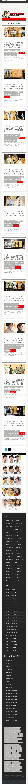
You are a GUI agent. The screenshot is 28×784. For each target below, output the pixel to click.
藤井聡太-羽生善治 (8, 179)
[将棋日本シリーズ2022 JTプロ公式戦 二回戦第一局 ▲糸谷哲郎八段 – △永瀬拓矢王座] (14, 290)
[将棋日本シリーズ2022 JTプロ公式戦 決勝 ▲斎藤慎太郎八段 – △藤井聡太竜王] (14, 36)
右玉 (13, 94)
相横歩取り (13, 759)
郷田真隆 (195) (9, 568)
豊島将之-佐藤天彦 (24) (11, 617)
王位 (17, 463)
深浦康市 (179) (18, 565)
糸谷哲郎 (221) (18, 535)
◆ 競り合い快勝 (8, 140)
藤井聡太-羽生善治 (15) (11, 611)
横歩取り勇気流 (8, 752)
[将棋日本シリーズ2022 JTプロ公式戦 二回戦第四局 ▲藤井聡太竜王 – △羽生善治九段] (14, 163)
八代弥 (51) (18, 577)
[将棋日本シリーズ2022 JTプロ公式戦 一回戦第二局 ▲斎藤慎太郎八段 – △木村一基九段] (14, 415)
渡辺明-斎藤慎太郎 (8, 264)
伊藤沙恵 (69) (9, 681)
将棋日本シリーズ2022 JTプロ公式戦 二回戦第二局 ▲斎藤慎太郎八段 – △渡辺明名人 (14, 257)
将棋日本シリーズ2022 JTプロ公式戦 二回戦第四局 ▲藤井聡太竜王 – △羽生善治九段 (14, 172)
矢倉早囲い (16, 761)
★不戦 (20, 734)
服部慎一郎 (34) (9, 550)
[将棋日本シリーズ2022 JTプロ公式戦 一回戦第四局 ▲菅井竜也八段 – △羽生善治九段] (14, 332)
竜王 (5, 463)
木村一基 (16, 433)
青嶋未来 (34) (19, 550)
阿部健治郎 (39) (9, 577)
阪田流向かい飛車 (17, 768)
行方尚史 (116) (19, 568)
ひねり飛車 (7, 737)
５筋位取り (18, 771)
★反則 (11, 735)
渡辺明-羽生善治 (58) (11, 647)
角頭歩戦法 (7, 768)
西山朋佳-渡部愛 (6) (10, 717)
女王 (11, 496)
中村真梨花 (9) (9, 675)
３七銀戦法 (17, 769)
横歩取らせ (13, 751)
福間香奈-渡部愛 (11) (11, 705)
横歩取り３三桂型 (8, 754)
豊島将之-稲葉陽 (8, 223)
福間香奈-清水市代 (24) (11, 693)
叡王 (17, 474)
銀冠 (11, 768)
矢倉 (11, 761)
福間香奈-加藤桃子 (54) (11, 699)
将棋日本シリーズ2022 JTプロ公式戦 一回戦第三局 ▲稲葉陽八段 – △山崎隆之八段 (14, 382)
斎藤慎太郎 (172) (10, 544)
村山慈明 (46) (9, 574)
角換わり (14, 55)
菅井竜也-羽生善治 (8, 348)
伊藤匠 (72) (18, 520)
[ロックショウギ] (14, 17)
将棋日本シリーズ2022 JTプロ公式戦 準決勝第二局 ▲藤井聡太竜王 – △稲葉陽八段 (14, 86)
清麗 (5, 496)
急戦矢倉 (20, 747)
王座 (5, 474)
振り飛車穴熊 (15, 749)
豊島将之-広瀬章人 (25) (11, 620)
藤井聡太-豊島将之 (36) (11, 592)
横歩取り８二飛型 (16, 754)
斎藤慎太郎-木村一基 (9, 433)
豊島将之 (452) (18, 529)
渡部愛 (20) (8, 684)
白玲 (17, 485)
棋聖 (11, 485)
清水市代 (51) (9, 666)
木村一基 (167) (18, 562)
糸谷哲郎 (15, 306)
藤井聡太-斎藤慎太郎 (14, 52)
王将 (5, 485)
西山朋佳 (17, 487)
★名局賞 (15, 735)
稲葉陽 (16, 91)
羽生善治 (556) (19, 553)
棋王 (11, 474)
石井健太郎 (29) (9, 547)
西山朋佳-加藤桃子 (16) (11, 711)
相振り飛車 (11, 757)
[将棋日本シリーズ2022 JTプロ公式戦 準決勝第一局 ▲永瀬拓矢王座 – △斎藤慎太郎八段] (14, 120)
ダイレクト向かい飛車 (9, 739)
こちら (11, 777)
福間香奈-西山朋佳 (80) (11, 690)
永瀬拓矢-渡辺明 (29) (11, 629)
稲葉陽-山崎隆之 (8, 389)
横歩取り (19, 751)
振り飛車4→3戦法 (8, 749)
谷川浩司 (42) (9, 565)
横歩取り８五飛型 (8, 756)
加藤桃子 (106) (9, 678)
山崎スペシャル (8, 747)
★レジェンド (15, 734)
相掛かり (16, 757)
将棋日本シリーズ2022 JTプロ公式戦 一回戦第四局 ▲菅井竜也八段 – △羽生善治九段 (14, 340)
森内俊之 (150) (9, 553)
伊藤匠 (17, 476)
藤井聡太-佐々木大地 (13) (12, 614)
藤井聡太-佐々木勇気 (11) (12, 605)
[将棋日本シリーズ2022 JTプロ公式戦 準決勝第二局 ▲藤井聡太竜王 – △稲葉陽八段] (14, 78)
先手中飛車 (7, 350)
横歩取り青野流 (15, 752)
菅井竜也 (22, 345)
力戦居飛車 (7, 225)
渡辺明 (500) (9, 526)
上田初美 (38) (9, 669)
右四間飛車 (13, 744)
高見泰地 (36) (19, 547)
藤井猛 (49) (18, 571)
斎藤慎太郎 (17, 50)
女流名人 (5, 507)
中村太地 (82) (9, 532)
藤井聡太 (6, 52)
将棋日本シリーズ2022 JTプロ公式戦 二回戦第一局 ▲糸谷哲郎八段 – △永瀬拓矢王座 (14, 298)
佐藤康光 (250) (20, 544)
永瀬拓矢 (6, 137)
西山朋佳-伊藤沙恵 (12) (11, 714)
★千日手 (6, 735)
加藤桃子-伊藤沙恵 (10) (11, 720)
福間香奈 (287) (9, 660)
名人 (11, 463)
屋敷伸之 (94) (9, 562)
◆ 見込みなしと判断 (9, 732)
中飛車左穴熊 (7, 742)
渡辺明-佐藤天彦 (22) (11, 638)
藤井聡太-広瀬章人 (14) (11, 608)
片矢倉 (6, 757)
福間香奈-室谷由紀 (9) (11, 708)
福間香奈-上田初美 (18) (11, 696)
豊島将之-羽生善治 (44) (11, 623)
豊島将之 (21, 220)
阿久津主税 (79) (9, 559)
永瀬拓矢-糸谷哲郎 (8, 306)
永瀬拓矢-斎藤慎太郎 (14, 137)
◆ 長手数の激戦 (17, 264)
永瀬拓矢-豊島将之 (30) (11, 626)
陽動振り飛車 (7, 769)
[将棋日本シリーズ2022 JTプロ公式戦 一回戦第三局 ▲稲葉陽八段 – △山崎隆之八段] (14, 373)
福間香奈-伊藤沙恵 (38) (11, 702)
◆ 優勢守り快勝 (8, 55)
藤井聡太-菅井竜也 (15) (11, 602)
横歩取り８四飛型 (16, 756)
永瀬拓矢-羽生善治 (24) (11, 632)
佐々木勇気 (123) (18, 526)
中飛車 (16, 740)
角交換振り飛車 (14, 766)
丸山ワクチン (14, 742)
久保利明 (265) (9, 571)
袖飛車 (17, 764)
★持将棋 (20, 735)
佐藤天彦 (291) (19, 523)
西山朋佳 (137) (9, 663)
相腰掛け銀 (7, 267)
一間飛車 (6, 740)
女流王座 (17, 496)
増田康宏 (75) (9, 529)
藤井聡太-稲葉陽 (8, 94)
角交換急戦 (7, 766)
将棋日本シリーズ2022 (9, 50)
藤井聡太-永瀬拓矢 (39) (11, 595)
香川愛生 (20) (9, 672)
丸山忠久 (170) (19, 559)
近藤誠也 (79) (9, 535)
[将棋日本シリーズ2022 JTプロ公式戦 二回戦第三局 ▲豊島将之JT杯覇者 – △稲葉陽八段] (14, 205)
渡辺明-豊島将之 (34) (11, 635)
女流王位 (11, 507)
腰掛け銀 (6, 764)
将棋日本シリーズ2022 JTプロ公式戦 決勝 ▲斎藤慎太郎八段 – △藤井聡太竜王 (14, 45)
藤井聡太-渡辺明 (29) (11, 599)
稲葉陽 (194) (18, 538)
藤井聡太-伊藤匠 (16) (11, 589)
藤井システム (12, 764)
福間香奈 (5, 498)
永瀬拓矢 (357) (9, 523)
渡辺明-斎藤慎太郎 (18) (11, 644)
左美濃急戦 (14, 747)
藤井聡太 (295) (9, 520)
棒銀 (21, 749)
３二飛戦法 (13, 771)
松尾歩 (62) (17, 574)
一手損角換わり (18, 739)
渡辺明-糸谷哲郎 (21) (11, 650)
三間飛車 (11, 740)
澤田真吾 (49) (9, 541)
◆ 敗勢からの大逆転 (9, 730)
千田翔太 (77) (18, 532)
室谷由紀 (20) (9, 687)
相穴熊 (22, 759)
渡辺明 (22, 262)
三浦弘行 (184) (9, 556)
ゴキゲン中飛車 (14, 737)
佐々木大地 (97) (9, 580)
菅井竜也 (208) (9, 538)
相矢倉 (17, 759)
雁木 (11, 225)
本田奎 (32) (18, 580)
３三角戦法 (7, 771)
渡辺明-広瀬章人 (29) (11, 641)
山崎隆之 (17, 387)
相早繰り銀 (7, 759)
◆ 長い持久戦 (17, 732)
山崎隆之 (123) (19, 556)
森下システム (7, 751)
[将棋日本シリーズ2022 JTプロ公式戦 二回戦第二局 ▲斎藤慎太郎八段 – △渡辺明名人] (14, 248)
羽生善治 (17, 177)
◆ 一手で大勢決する (9, 727)
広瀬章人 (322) (18, 541)
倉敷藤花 (17, 507)
